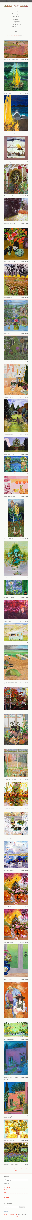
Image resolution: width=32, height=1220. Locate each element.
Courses (16, 19)
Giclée (16, 16)
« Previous (7, 1169)
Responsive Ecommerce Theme (10, 1214)
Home (16, 11)
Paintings (16, 14)
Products (16, 31)
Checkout (24, 1)
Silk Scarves (16, 27)
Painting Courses (8, 1195)
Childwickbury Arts (16, 24)
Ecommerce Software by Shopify (11, 1216)
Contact (6, 1200)
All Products (7, 1187)
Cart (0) (18, 1)
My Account (10, 1)
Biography (16, 22)
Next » (16, 1170)
